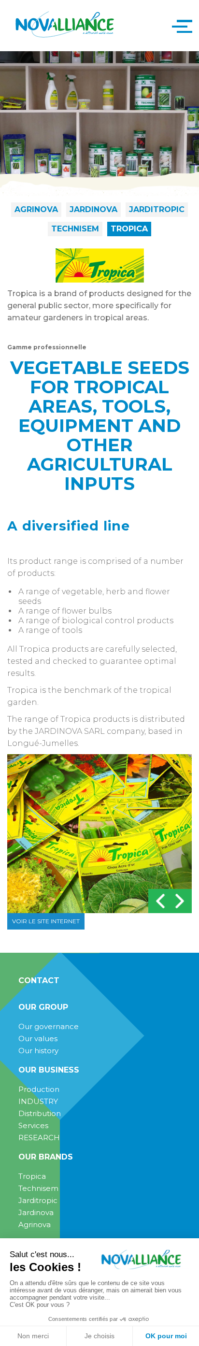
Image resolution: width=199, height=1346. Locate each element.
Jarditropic (157, 209)
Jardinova (93, 209)
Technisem (75, 228)
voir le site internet (46, 921)
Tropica (129, 228)
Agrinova (36, 209)
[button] (179, 25)
